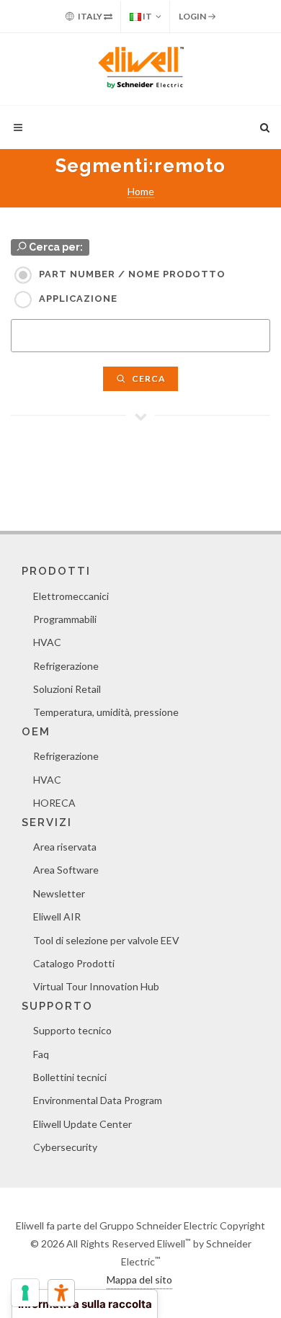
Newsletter (59, 893)
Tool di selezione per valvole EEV (106, 940)
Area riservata (65, 846)
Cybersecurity (65, 1147)
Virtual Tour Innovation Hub (96, 986)
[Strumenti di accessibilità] (61, 1292)
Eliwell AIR (57, 916)
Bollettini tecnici (70, 1077)
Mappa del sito (139, 1279)
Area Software (66, 870)
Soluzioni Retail (67, 689)
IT (146, 16)
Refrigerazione (66, 666)
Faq (41, 1054)
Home (141, 191)
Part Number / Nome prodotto (132, 274)
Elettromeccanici (71, 596)
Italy (90, 16)
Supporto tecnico (72, 1030)
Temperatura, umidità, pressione (106, 712)
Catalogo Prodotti (74, 963)
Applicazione (78, 298)
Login (193, 16)
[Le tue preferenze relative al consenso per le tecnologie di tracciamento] (25, 1292)
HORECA (54, 803)
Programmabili (65, 619)
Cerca (148, 378)
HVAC (47, 642)
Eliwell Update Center (82, 1124)
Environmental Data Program (97, 1100)
